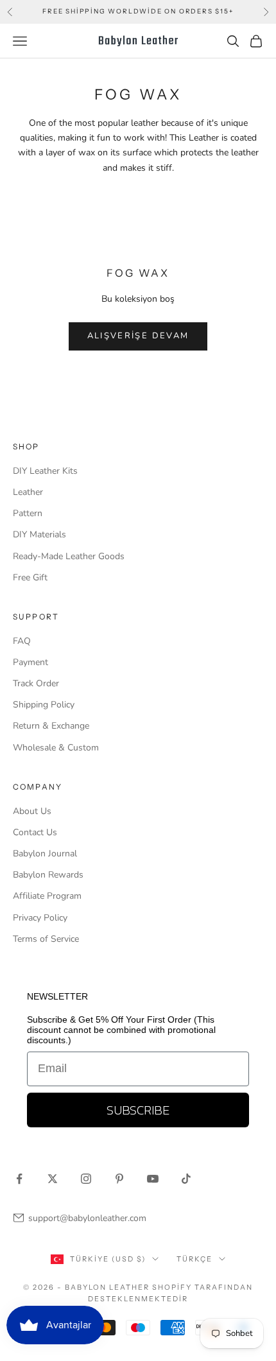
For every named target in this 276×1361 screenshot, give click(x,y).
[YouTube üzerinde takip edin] (152, 1178)
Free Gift (30, 577)
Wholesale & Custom (56, 747)
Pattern (27, 513)
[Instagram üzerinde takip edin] (86, 1178)
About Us (32, 811)
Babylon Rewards (48, 875)
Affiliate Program (47, 896)
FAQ (22, 641)
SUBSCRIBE (138, 1110)
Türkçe (194, 1258)
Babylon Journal (45, 853)
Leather (28, 492)
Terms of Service (46, 939)
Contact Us (35, 832)
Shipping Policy (43, 704)
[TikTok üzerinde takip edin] (186, 1178)
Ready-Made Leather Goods (69, 556)
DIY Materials (39, 534)
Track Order (36, 683)
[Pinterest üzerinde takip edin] (119, 1178)
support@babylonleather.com (87, 1218)
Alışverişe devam (138, 336)
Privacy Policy (40, 918)
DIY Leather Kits (45, 471)
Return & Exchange (51, 726)
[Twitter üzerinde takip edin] (52, 1178)
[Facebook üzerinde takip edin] (19, 1178)
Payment (30, 662)
